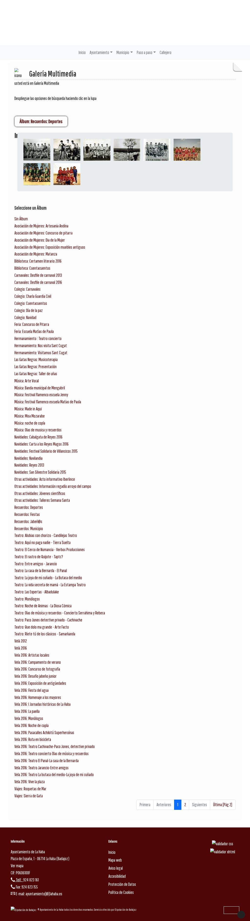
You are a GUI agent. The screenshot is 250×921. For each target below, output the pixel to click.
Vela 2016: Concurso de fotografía (37, 669)
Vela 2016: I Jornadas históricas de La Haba (42, 704)
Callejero (165, 52)
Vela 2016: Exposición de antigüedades (40, 683)
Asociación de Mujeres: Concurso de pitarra (43, 233)
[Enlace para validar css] (222, 843)
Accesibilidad (117, 876)
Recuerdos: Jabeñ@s (28, 521)
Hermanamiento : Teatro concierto (38, 338)
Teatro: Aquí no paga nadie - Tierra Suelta (42, 542)
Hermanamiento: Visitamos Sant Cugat (40, 352)
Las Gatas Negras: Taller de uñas (35, 373)
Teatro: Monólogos (27, 598)
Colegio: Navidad (25, 317)
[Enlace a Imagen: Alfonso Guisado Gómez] (37, 149)
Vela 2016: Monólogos (28, 718)
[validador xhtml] (222, 851)
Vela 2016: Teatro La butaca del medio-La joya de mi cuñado (54, 774)
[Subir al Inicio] (241, 915)
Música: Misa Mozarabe (29, 415)
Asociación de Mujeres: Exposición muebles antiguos (49, 247)
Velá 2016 (20, 648)
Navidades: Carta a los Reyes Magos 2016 (41, 444)
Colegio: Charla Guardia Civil (32, 296)
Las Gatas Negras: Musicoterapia (36, 359)
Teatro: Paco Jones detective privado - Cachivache (48, 619)
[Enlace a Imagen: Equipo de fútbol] (37, 173)
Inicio (82, 52)
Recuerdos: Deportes (28, 507)
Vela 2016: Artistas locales (31, 655)
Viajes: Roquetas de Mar (30, 788)
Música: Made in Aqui (28, 408)
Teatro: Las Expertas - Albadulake (36, 591)
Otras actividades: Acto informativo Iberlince (44, 479)
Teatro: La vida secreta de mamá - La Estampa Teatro (50, 584)
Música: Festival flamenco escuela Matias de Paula (47, 401)
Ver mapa (17, 865)
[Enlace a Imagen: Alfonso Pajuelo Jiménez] (157, 149)
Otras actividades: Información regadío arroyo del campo (52, 486)
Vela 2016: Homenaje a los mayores (37, 697)
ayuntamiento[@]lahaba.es (44, 893)
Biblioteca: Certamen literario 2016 (38, 261)
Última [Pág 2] (222, 804)
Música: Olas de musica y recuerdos (38, 429)
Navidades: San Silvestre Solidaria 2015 (40, 472)
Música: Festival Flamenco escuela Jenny (41, 394)
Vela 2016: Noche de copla (31, 725)
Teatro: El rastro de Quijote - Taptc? (38, 556)
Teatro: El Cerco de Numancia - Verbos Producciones (49, 549)
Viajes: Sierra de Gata (28, 795)
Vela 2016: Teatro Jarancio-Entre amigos (41, 767)
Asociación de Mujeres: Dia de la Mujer (39, 240)
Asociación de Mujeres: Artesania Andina (41, 225)
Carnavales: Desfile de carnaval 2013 (38, 275)
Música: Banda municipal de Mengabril (39, 387)
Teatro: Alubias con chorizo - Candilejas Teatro (45, 535)
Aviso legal (115, 868)
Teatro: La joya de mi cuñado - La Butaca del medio (48, 577)
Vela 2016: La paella (27, 711)
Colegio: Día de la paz (28, 310)
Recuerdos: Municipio (28, 528)
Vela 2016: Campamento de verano (37, 662)
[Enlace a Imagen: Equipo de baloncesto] (187, 149)
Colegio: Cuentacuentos (30, 303)
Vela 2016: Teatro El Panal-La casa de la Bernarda (46, 760)
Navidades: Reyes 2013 (29, 465)
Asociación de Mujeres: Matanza (35, 254)
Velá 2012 (20, 640)
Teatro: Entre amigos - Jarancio (35, 563)
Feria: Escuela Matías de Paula (34, 331)
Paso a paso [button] (144, 52)
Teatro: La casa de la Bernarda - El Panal (40, 570)
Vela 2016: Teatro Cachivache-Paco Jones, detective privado (54, 746)
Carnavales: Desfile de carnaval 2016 (38, 282)
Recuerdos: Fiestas (27, 514)
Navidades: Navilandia (28, 458)
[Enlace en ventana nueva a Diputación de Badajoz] (24, 909)
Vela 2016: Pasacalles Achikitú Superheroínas (44, 732)
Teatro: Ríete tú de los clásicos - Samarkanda (44, 633)
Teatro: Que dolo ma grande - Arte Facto (41, 627)
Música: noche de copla (29, 423)
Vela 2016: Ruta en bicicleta (32, 739)
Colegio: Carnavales (27, 289)
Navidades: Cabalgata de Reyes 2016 (38, 436)
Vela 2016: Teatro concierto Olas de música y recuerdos (51, 753)
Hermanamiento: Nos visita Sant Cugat (40, 345)
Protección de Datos (122, 884)
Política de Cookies (121, 892)
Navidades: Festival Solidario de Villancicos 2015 (46, 451)
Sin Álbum (21, 218)
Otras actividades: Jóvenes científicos (39, 493)
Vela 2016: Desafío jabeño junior (35, 676)
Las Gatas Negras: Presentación (35, 366)
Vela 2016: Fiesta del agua (31, 690)
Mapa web (115, 860)
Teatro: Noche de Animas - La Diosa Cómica (43, 605)
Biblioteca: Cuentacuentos (32, 268)
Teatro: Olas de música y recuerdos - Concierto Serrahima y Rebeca (59, 612)
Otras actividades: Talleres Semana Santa (42, 500)
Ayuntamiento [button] (99, 52)
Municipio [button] (122, 52)
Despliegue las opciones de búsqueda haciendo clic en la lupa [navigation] (55, 98)
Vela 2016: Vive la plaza (29, 781)
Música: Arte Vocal (26, 380)
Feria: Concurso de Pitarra (31, 324)
